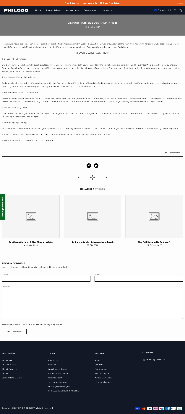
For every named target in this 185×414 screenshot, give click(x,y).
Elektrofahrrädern (41, 134)
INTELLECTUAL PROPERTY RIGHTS (63, 391)
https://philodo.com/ (44, 140)
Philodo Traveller (9, 369)
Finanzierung (101, 369)
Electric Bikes (53, 10)
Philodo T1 (6, 373)
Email (98, 274)
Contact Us (53, 360)
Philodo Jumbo (9, 365)
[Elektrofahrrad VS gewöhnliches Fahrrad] (106, 178)
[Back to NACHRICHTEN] (92, 178)
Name (5, 274)
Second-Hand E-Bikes (12, 378)
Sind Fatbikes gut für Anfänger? (154, 242)
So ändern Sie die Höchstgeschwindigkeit (92, 242)
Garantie (52, 365)
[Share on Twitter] (96, 165)
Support (106, 10)
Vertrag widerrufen (2, 207)
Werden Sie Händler (103, 378)
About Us (99, 365)
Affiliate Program (102, 373)
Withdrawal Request (104, 382)
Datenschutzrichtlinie (58, 373)
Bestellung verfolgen (57, 369)
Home (38, 10)
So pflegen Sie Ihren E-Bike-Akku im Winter (31, 242)
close (5, 3)
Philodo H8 (7, 360)
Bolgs (97, 360)
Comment (7, 286)
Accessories (71, 10)
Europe (161, 10)
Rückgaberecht (55, 378)
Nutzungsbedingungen (59, 386)
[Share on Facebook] (89, 165)
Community (90, 10)
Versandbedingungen (58, 382)
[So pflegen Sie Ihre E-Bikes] (79, 178)
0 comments (174, 152)
